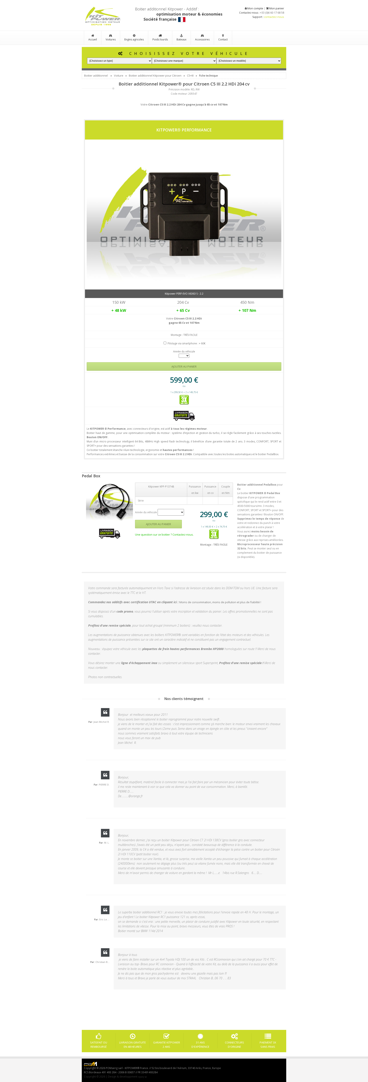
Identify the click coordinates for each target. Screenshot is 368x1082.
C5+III (190, 75)
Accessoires (202, 39)
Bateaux (181, 39)
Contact (223, 39)
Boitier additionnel (96, 75)
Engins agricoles (134, 39)
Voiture (118, 75)
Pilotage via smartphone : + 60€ (187, 343)
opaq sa (142, 1076)
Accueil (92, 39)
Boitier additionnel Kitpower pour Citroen (155, 75)
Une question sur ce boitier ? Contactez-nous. (164, 534)
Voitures (111, 39)
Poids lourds (160, 39)
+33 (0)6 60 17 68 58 (272, 12)
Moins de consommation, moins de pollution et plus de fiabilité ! (220, 602)
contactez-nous (274, 17)
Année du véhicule (184, 351)
